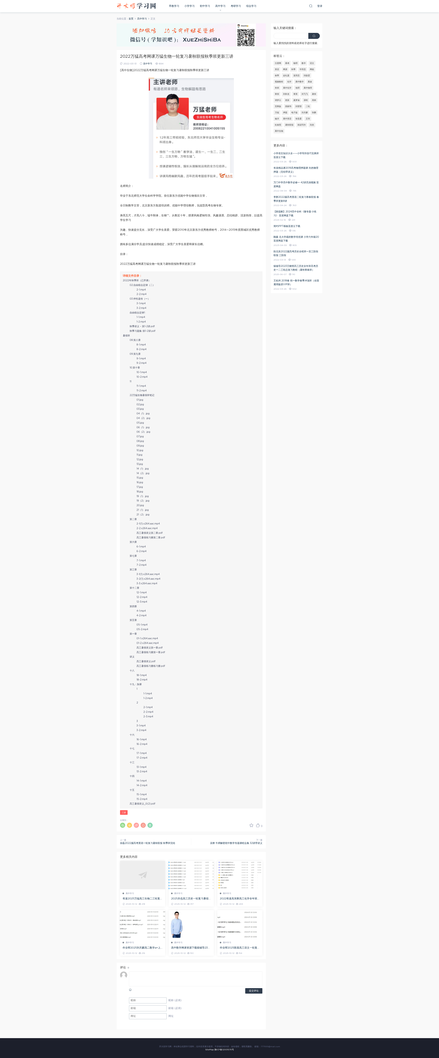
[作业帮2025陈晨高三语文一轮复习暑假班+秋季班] (239, 924)
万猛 (277, 113)
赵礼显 (286, 76)
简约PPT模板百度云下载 (287, 226)
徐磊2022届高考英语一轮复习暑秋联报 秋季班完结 (147, 843)
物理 (295, 63)
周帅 (314, 100)
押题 (285, 113)
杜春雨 (278, 125)
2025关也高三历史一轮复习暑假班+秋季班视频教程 (191, 898)
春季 (277, 76)
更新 (287, 100)
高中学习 (220, 6)
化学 (289, 82)
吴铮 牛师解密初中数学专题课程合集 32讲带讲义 (236, 843)
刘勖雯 (307, 76)
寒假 (277, 94)
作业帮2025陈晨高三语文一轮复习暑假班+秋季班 (240, 948)
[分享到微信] (122, 825)
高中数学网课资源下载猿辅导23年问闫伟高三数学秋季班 (190, 948)
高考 (287, 63)
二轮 (308, 106)
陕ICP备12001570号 (224, 1050)
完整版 (278, 106)
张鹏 (314, 113)
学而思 (303, 69)
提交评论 (254, 991)
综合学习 (251, 6)
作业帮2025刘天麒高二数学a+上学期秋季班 (142, 948)
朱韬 (277, 88)
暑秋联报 (289, 125)
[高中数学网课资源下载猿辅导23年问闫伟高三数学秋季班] (191, 924)
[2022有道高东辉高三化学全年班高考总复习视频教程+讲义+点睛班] (239, 875)
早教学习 (174, 6)
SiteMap (209, 1050)
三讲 (124, 813)
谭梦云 (278, 100)
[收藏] (251, 825)
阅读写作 (302, 125)
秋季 (293, 69)
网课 (285, 69)
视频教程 (279, 82)
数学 (304, 63)
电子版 (294, 113)
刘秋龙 (286, 94)
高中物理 (308, 88)
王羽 (308, 119)
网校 (312, 69)
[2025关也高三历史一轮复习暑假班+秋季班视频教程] (191, 875)
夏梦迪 (296, 100)
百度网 (278, 63)
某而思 (296, 76)
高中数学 (299, 82)
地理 (297, 88)
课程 (306, 100)
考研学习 (236, 6)
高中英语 (287, 119)
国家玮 (288, 106)
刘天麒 (305, 113)
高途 (310, 82)
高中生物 (279, 131)
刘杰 (312, 125)
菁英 (295, 94)
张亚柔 (298, 119)
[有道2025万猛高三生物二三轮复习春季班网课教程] (142, 875)
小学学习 (189, 6)
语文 (312, 63)
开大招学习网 (136, 6)
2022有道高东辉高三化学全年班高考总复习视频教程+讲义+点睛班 (240, 898)
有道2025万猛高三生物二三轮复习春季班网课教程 (143, 898)
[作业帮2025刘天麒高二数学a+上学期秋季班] (142, 924)
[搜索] (310, 5)
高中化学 (287, 88)
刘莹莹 (298, 106)
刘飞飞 (305, 94)
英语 (277, 69)
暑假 (314, 94)
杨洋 (277, 119)
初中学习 (205, 6)
